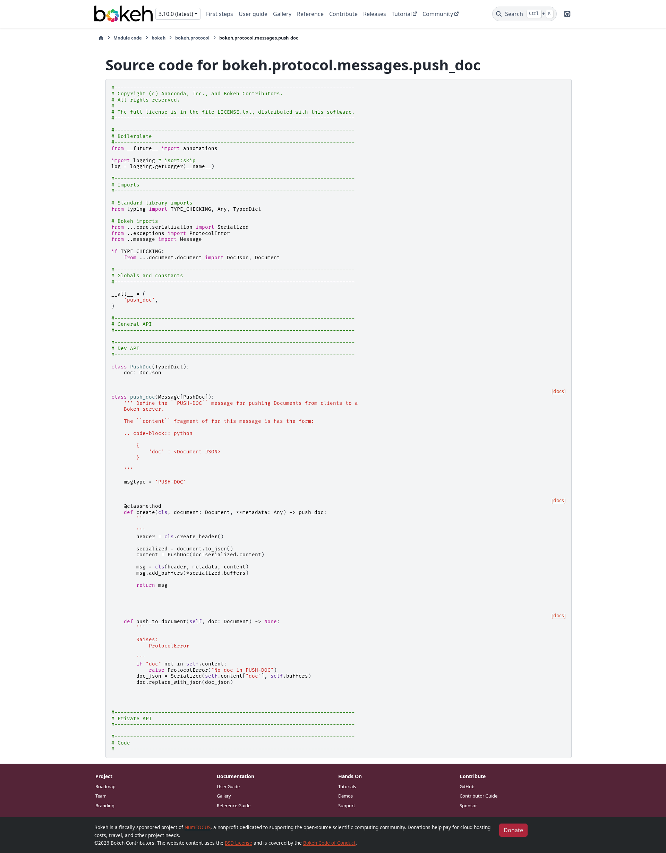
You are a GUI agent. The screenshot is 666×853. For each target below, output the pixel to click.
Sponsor (468, 805)
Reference (310, 14)
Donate (513, 830)
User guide (253, 14)
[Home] (101, 38)
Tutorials (347, 786)
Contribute (343, 14)
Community (437, 14)
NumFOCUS (198, 827)
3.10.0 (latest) (176, 14)
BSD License (238, 842)
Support (346, 805)
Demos (345, 796)
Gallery (282, 14)
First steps (219, 14)
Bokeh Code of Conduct (329, 842)
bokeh (158, 38)
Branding (104, 805)
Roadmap (105, 786)
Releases (374, 14)
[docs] (559, 391)
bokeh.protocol (192, 38)
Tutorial (402, 14)
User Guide (228, 786)
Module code (127, 38)
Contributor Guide (478, 796)
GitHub (467, 786)
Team (100, 796)
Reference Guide (233, 805)
